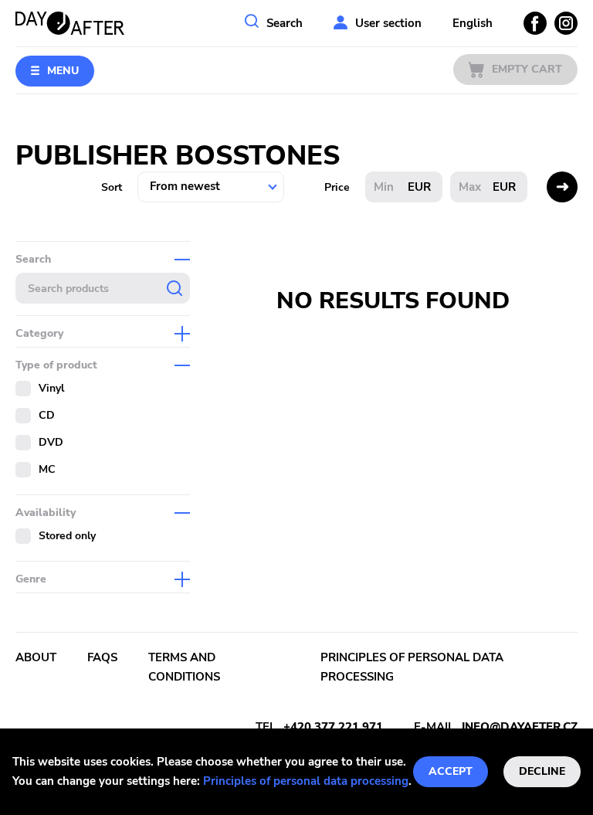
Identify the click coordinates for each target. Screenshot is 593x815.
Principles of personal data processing (305, 781)
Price (337, 187)
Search (284, 23)
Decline (542, 771)
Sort (111, 187)
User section (388, 23)
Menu (63, 70)
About (35, 657)
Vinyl (51, 388)
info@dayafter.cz (520, 727)
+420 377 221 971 (333, 727)
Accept (451, 771)
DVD (51, 442)
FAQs (102, 657)
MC (47, 469)
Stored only (67, 535)
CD (47, 415)
